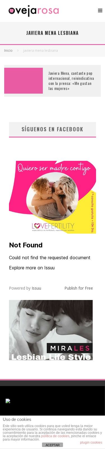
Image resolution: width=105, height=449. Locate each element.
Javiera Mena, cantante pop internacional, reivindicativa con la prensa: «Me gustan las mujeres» (71, 80)
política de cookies (55, 436)
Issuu (36, 288)
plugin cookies (91, 443)
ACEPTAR (53, 445)
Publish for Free (78, 288)
